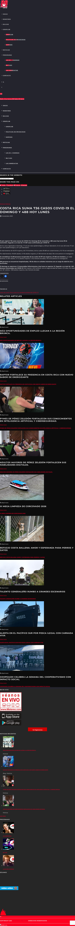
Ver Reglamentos (37, 730)
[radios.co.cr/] (9, 889)
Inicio (5, 14)
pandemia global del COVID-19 (29, 292)
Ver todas (3, 816)
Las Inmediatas (12, 70)
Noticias (6, 50)
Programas (7, 55)
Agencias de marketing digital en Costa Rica (21, 925)
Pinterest (18, 185)
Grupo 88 (6, 29)
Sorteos (9, 44)
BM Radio (15, 99)
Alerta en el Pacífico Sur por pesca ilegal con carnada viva (21, 642)
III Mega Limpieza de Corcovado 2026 (12, 513)
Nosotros (7, 19)
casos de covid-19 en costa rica (9, 292)
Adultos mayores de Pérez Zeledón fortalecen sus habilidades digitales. (26, 472)
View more (3, 337)
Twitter (3, 185)
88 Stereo (21, 99)
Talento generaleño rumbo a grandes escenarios (18, 598)
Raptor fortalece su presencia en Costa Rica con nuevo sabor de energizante (28, 384)
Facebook (10, 185)
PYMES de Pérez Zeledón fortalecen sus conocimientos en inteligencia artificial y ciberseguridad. (35, 428)
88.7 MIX (9, 65)
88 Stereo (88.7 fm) (20, 921)
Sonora (9, 99)
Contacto (7, 75)
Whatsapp (24, 185)
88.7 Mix (5, 852)
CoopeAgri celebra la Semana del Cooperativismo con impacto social (25, 686)
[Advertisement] (37, 199)
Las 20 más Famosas (8, 869)
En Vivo (6, 24)
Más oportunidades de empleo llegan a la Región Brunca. (20, 340)
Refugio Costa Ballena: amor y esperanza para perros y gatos (22, 557)
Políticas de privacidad (15, 39)
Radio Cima (3, 99)
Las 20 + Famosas (12, 60)
